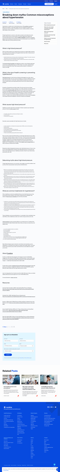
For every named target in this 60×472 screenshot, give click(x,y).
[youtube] (55, 408)
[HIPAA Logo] (54, 465)
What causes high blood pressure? (48, 32)
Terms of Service (27, 357)
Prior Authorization (47, 416)
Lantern (5, 422)
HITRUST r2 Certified (30, 465)
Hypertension (33, 419)
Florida (32, 445)
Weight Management (34, 416)
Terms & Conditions (13, 465)
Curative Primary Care (21, 424)
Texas (32, 457)
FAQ (18, 434)
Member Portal (19, 416)
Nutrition (32, 422)
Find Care (5, 418)
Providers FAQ (46, 425)
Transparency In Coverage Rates (9, 427)
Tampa (32, 456)
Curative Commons (20, 431)
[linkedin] (48, 408)
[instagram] (50, 408)
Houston (32, 448)
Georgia (32, 447)
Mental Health (33, 418)
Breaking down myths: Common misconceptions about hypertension (19, 8)
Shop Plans (6, 441)
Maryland (32, 450)
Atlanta (32, 439)
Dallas (32, 442)
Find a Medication (47, 422)
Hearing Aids (33, 427)
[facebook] (51, 408)
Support (18, 418)
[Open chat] (57, 469)
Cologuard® (19, 428)
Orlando (32, 453)
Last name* (21, 338)
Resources (46, 43)
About (45, 441)
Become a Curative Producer (8, 442)
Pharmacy (5, 424)
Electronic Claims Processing (49, 419)
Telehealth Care (19, 422)
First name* (5, 338)
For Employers (19, 439)
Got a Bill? (19, 419)
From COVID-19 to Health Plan (9, 421)
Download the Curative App (8, 419)
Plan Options (6, 425)
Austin (32, 441)
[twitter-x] (53, 408)
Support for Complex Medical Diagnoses (22, 426)
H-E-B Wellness (33, 421)
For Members (19, 415)
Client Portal (6, 444)
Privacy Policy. (6, 470)
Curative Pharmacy (7, 416)
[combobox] (27, 346)
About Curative (47, 41)
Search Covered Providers (48, 424)
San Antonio (33, 454)
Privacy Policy (22, 357)
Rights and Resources (20, 429)
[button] (7, 326)
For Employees (19, 442)
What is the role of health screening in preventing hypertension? (49, 28)
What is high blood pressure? (49, 24)
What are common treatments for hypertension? (50, 39)
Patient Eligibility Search (48, 421)
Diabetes (32, 415)
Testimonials (46, 450)
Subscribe (46, 448)
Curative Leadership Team (48, 447)
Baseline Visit (19, 421)
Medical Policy (24, 465)
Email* (5, 343)
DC (31, 444)
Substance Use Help (34, 425)
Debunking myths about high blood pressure (49, 35)
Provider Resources (47, 415)
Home (3, 8)
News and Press (47, 444)
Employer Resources (7, 447)
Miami (32, 451)
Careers (45, 445)
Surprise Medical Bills (20, 432)
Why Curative (46, 439)
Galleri (32, 428)
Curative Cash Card (7, 415)
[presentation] (49, 4)
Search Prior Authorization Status (49, 418)
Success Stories (6, 448)
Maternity (32, 424)
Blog (6, 8)
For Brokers (19, 441)
